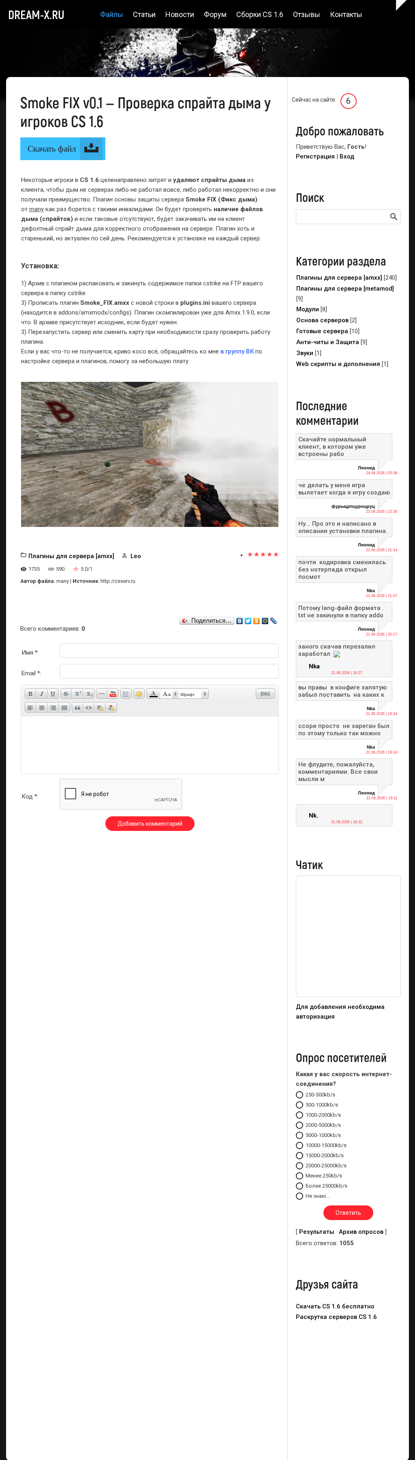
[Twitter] (248, 619)
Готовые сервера (322, 331)
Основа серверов (322, 320)
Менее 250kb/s (324, 1176)
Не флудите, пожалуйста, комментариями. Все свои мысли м (338, 772)
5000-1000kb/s (323, 1135)
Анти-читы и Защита (327, 342)
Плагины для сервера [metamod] (345, 288)
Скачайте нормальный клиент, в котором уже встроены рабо (332, 447)
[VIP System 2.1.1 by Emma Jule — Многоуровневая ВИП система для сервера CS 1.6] (348, 995)
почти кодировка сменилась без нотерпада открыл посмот (342, 569)
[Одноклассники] (256, 619)
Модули (307, 309)
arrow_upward (397, 1442)
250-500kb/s (320, 1095)
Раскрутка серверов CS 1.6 (336, 1317)
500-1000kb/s (322, 1105)
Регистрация (315, 156)
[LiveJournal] (274, 619)
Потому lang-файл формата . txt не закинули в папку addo (341, 611)
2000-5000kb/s (323, 1125)
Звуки (304, 353)
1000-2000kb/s (323, 1115)
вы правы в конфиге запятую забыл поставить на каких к (342, 691)
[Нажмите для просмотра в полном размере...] (149, 454)
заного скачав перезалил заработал (336, 650)
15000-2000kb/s (325, 1155)
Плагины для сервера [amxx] (71, 556)
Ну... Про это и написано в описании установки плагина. (342, 527)
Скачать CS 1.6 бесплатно (335, 1306)
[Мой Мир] (265, 619)
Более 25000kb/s (326, 1186)
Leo (135, 556)
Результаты (316, 1231)
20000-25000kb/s (326, 1165)
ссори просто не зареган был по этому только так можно (343, 729)
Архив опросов (361, 1231)
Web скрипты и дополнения (338, 364)
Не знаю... (318, 1196)
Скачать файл (52, 149)
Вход (347, 156)
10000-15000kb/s (326, 1145)
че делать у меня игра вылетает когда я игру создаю (344, 489)
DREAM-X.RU (36, 14)
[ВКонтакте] (239, 619)
